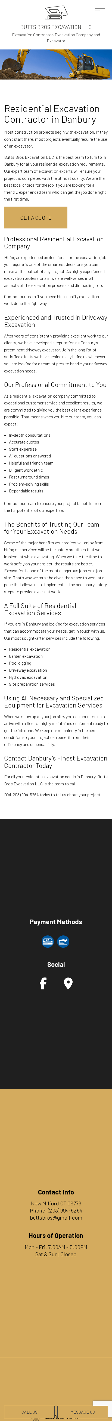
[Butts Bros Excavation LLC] (56, 11)
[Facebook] (43, 986)
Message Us (82, 1411)
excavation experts (56, 171)
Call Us (29, 1411)
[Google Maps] (68, 986)
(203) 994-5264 (65, 1210)
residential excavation (32, 395)
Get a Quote (36, 217)
